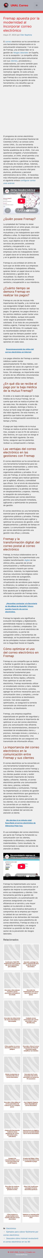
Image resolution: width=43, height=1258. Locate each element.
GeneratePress (21, 1255)
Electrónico (11, 1228)
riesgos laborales (20, 53)
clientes (14, 61)
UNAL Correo (19, 5)
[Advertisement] (21, 111)
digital (27, 560)
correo (8, 42)
